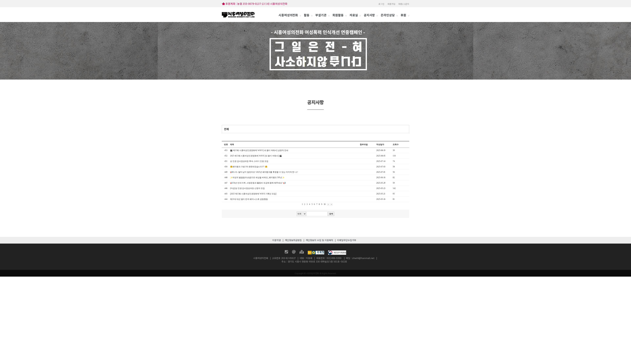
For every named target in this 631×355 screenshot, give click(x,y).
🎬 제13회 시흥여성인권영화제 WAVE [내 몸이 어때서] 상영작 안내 (259, 150)
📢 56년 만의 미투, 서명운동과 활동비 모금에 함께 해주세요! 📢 (258, 183)
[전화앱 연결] (286, 252)
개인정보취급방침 (293, 240)
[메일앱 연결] (294, 252)
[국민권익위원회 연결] (337, 252)
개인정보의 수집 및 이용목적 (319, 240)
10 (325, 204)
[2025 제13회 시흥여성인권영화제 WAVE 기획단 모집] (253, 194)
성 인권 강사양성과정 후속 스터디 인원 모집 (249, 161)
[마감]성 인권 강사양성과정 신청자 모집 (247, 188)
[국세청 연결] (316, 252)
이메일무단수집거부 (346, 240)
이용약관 (276, 240)
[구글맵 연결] (302, 252)
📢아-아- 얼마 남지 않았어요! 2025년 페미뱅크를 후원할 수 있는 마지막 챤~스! (264, 172)
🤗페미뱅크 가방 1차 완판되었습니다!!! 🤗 (248, 167)
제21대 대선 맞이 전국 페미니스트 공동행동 (249, 199)
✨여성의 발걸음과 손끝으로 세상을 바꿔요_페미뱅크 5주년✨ (257, 177)
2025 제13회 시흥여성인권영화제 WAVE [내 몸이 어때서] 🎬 (256, 156)
